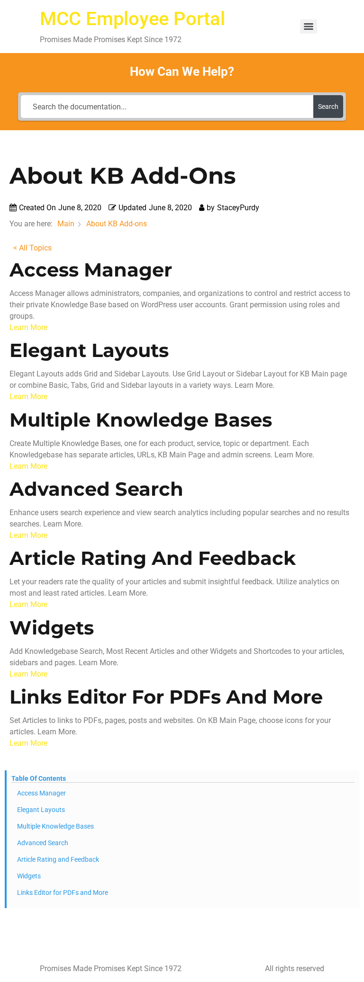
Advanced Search (42, 843)
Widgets (29, 876)
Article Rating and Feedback (58, 859)
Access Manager (41, 793)
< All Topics (32, 247)
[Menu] (308, 26)
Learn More (28, 327)
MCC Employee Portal (132, 19)
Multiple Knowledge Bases (55, 826)
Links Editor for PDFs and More (62, 892)
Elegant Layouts (41, 809)
